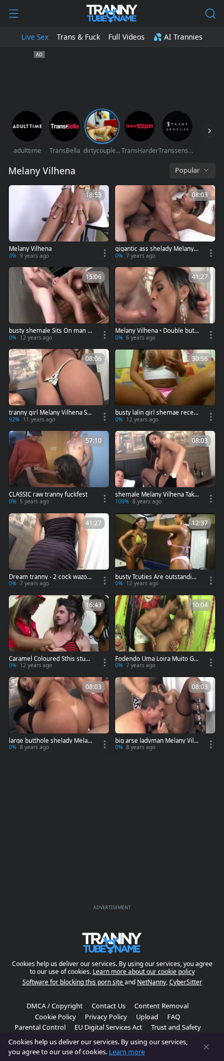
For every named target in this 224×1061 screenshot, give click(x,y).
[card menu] (104, 253)
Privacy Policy (106, 1016)
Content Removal (161, 1005)
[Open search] (210, 13)
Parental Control (40, 1027)
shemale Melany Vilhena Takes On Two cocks (156, 494)
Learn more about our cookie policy (144, 971)
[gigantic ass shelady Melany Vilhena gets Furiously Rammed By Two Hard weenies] (165, 223)
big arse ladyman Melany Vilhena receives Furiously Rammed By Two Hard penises (157, 741)
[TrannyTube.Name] (111, 13)
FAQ (173, 1016)
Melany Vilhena (30, 249)
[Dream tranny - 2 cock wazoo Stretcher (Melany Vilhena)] (59, 551)
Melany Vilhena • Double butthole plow (155, 331)
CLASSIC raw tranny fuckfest (48, 494)
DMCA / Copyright (55, 1005)
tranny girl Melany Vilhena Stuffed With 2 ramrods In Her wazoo (51, 412)
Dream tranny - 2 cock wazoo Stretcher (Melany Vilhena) (50, 577)
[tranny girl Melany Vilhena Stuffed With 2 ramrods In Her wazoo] (59, 387)
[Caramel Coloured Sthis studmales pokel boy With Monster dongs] (59, 633)
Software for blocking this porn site (73, 982)
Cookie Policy (55, 1016)
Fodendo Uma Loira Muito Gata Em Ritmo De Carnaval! (157, 659)
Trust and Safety (176, 1027)
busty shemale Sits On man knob (50, 331)
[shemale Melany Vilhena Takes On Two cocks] (165, 469)
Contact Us (109, 1005)
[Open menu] (13, 13)
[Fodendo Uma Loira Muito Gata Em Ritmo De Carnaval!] (165, 633)
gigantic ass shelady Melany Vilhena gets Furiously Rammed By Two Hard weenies (157, 249)
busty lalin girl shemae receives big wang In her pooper (156, 412)
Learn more (127, 1051)
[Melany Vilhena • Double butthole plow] (165, 305)
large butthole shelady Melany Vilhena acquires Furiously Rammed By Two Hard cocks (51, 741)
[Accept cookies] (206, 1047)
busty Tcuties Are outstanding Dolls (157, 577)
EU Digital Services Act (108, 1027)
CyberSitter (185, 982)
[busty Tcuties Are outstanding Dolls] (165, 551)
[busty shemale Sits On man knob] (59, 305)
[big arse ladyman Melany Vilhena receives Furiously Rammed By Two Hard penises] (165, 715)
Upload (147, 1016)
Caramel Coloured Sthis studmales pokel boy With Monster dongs (51, 659)
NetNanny (151, 982)
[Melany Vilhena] (59, 223)
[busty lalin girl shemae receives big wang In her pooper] (165, 387)
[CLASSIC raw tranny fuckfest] (59, 469)
